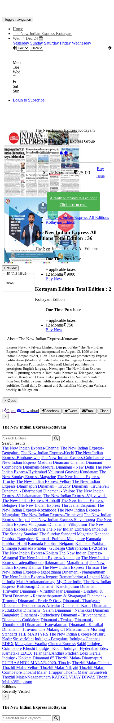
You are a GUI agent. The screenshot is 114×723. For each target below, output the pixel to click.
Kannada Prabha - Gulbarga (41, 548)
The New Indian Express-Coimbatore (72, 457)
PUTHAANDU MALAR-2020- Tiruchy (36, 662)
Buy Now (54, 279)
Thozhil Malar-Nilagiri (59, 667)
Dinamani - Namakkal (73, 610)
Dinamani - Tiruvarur (20, 629)
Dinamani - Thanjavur (81, 600)
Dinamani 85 (43, 658)
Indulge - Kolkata (17, 658)
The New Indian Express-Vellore (43, 481)
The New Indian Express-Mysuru (77, 634)
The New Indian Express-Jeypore (30, 577)
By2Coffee (98, 548)
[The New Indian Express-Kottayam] (57, 8)
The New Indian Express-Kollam (30, 553)
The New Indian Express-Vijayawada (75, 495)
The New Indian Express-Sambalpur (76, 529)
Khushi (29, 648)
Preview (10, 268)
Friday (65, 43)
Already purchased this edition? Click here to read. (73, 201)
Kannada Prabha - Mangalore (60, 538)
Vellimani (56, 472)
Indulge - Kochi (49, 648)
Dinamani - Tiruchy (54, 486)
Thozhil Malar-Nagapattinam (26, 677)
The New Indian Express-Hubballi (31, 500)
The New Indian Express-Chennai (30, 448)
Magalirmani (77, 562)
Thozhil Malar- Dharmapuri (78, 658)
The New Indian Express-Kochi (47, 453)
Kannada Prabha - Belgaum (51, 543)
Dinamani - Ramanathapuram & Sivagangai (49, 596)
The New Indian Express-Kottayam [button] (42, 33)
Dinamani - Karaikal (86, 624)
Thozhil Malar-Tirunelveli (85, 672)
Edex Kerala (90, 653)
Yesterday (21, 43)
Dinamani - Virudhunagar (41, 591)
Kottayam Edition (60, 222)
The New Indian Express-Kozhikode (53, 507)
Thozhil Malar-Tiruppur (43, 672)
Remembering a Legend (79, 577)
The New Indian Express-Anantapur (49, 558)
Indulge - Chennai (84, 639)
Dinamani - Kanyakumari (46, 624)
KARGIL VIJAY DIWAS (73, 677)
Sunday (36, 43)
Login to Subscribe (29, 100)
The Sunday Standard (20, 534)
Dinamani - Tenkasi (57, 620)
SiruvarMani (23, 639)
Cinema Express (62, 643)
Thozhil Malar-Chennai (92, 662)
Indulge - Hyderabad (81, 648)
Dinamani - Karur (76, 605)
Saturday (51, 43)
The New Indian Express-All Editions (77, 217)
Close (104, 411)
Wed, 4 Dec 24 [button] (26, 38)
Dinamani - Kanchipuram (57, 586)
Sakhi (81, 643)
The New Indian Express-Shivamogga (63, 519)
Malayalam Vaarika (31, 643)
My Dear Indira (69, 581)
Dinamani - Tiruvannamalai (84, 615)
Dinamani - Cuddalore (21, 620)
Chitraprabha (77, 548)
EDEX (8, 643)
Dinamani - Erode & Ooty (40, 600)
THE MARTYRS (33, 634)
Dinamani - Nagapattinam (83, 572)
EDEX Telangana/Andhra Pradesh (49, 653)
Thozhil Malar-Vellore (21, 667)
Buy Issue (100, 172)
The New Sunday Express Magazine (54, 474)
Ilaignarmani (55, 562)
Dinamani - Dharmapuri (22, 491)
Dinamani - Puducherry (40, 615)
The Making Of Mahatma (60, 629)
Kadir (7, 639)
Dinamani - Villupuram (67, 524)
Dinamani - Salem (38, 610)
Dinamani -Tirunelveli (90, 486)
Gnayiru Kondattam (81, 472)
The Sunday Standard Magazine (66, 534)
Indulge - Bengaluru (51, 639)
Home (18, 29)
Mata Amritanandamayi (35, 581)
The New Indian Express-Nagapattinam (54, 569)
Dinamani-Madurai (39, 467)
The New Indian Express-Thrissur (71, 567)
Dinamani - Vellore (59, 491)
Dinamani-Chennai (69, 462)
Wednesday (81, 43)
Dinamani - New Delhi (75, 467)
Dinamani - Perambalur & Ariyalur (31, 605)
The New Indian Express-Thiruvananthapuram (57, 505)
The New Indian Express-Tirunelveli (52, 515)
